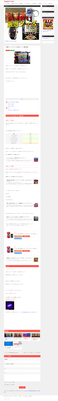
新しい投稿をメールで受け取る (9, 384)
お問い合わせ (50, 3)
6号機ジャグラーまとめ (14, 3)
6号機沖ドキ (21, 3)
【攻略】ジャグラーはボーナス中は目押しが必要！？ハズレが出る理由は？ (35, 339)
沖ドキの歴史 (34, 3)
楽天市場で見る (26, 236)
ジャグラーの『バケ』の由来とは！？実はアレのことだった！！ (17, 339)
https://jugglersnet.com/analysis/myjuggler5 (11, 204)
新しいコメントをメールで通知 (9, 382)
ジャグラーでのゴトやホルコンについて (17, 347)
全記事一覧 (40, 3)
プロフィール (45, 3)
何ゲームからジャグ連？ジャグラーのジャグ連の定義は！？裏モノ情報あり (8, 348)
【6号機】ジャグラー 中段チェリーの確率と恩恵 (26, 338)
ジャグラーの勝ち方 (7, 3)
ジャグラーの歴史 (26, 3)
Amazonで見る (18, 236)
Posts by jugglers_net (46, 38)
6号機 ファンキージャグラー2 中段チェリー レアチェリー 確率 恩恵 (8, 339)
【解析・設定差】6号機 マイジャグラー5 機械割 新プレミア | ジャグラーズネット (19, 203)
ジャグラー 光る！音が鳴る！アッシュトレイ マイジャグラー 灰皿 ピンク (25, 248)
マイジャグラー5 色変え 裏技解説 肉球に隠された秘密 (11, 352)
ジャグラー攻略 (12, 50)
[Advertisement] (22, 89)
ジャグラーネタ (8, 50)
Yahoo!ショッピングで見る (18, 238)
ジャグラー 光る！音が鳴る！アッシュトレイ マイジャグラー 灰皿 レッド (25, 233)
